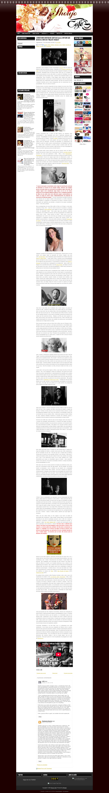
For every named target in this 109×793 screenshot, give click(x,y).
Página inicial (54, 673)
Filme (49, 44)
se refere (55, 138)
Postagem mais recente (41, 673)
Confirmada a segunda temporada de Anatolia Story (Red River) (29, 129)
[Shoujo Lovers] (87, 129)
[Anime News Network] (79, 126)
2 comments (48, 46)
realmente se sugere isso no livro (51, 379)
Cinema (45, 44)
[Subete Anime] (79, 113)
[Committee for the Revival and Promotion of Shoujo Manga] (87, 138)
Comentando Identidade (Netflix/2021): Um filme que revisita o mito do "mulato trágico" (53, 39)
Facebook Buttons (80, 779)
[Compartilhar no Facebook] (41, 670)
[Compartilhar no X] (40, 670)
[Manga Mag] (87, 141)
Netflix (63, 44)
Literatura (57, 44)
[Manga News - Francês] (79, 129)
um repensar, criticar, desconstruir (58, 576)
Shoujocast (45, 33)
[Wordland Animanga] (79, 116)
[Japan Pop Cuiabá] (87, 101)
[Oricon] (79, 138)
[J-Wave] (87, 110)
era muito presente (67, 152)
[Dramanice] (87, 95)
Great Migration (48, 209)
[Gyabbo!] (79, 95)
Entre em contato (68, 33)
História (52, 44)
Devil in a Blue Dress (41, 258)
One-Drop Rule (65, 163)
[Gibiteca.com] (79, 88)
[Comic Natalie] (87, 123)
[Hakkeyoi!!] (87, 135)
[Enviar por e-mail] (37, 670)
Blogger (65, 787)
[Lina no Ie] (87, 88)
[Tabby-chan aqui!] (87, 91)
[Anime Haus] (87, 107)
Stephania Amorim (47, 721)
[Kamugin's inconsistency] (79, 123)
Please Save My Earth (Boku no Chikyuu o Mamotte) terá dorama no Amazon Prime (29, 114)
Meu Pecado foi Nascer (63, 571)
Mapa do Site (59, 33)
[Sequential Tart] (87, 126)
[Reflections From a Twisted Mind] (79, 98)
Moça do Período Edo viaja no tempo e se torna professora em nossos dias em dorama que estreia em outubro (29, 161)
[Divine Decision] (87, 116)
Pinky (52, 571)
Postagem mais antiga (68, 673)
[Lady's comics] (79, 101)
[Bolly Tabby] (79, 141)
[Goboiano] (79, 110)
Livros (60, 44)
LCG (43, 681)
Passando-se (40, 638)
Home (18, 33)
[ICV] (79, 135)
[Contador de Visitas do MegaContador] (54, 779)
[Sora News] (87, 120)
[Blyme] (79, 91)
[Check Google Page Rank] (54, 783)
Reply (40, 716)
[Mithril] (79, 104)
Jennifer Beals (42, 256)
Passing (61, 67)
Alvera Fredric (59, 264)
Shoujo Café (53, 787)
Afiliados (52, 33)
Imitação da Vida (39, 572)
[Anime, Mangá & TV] (87, 113)
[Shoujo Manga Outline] (79, 132)
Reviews (42, 46)
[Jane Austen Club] (79, 107)
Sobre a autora (35, 33)
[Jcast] (87, 98)
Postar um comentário (42, 764)
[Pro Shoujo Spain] (87, 132)
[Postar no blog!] (38, 670)
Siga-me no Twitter (29, 780)
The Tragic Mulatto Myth (49, 522)
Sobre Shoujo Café (26, 33)
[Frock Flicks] (79, 120)
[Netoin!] (87, 104)
